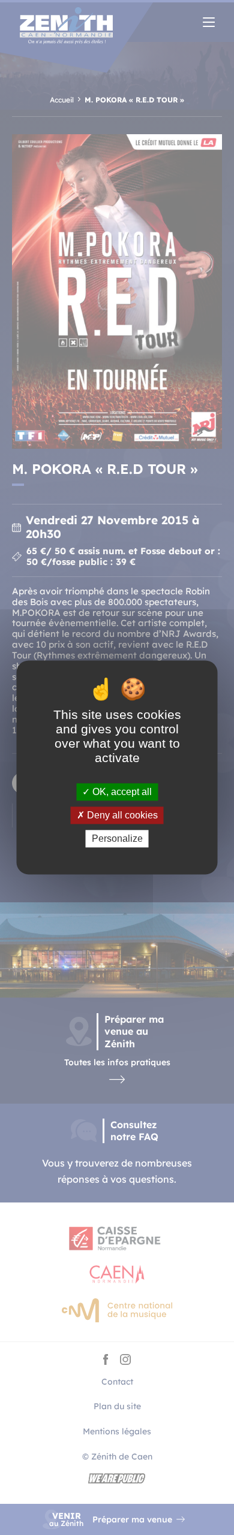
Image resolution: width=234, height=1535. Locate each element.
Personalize (117, 838)
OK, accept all (121, 792)
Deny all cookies (121, 815)
